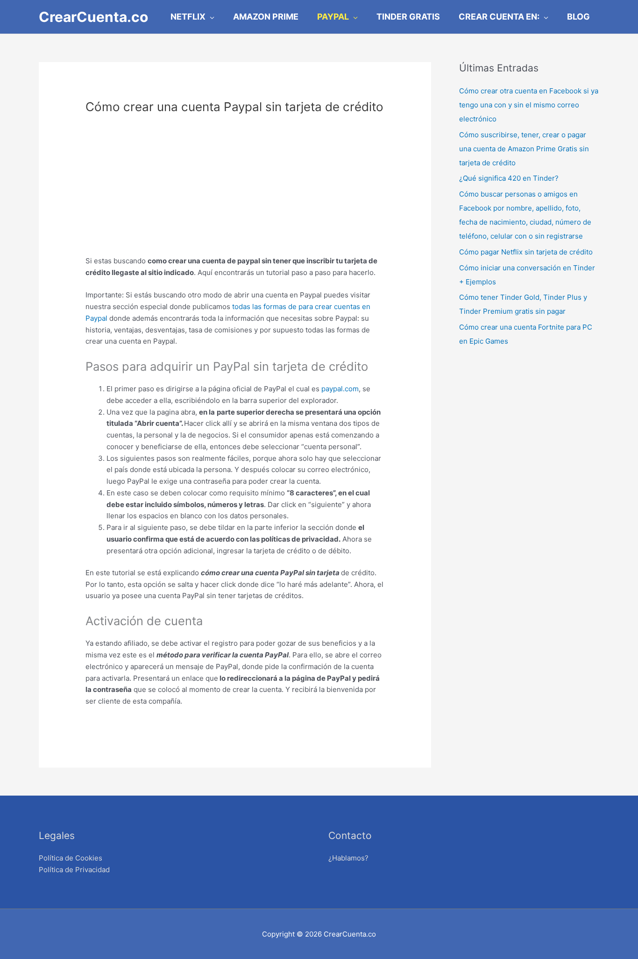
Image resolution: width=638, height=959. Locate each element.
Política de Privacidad (74, 869)
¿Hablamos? (348, 857)
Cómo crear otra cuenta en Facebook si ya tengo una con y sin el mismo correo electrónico (528, 104)
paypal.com (340, 388)
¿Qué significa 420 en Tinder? (509, 178)
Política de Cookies (70, 857)
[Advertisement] (234, 190)
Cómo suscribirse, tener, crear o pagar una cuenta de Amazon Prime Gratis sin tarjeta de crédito (524, 148)
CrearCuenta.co (93, 16)
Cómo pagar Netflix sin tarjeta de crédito (526, 251)
